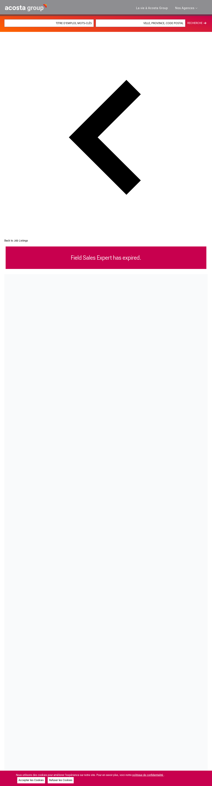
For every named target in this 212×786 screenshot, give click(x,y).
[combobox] (49, 23)
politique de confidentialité (148, 775)
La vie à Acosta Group (152, 8)
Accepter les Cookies (31, 780)
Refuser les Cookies (60, 780)
